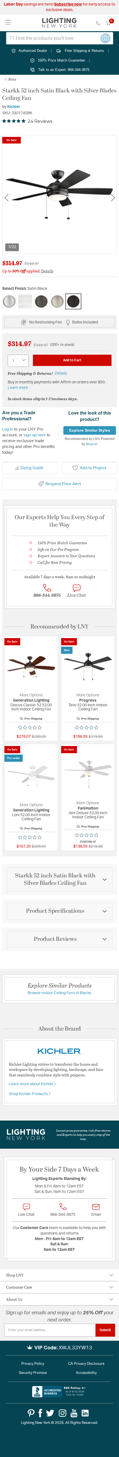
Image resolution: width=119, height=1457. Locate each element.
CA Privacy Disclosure (86, 1364)
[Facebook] (40, 1413)
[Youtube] (74, 1413)
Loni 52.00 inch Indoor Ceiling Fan (31, 817)
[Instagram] (62, 1413)
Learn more (18, 388)
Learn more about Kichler (31, 1084)
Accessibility (86, 1373)
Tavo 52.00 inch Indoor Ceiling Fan (87, 707)
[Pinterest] (31, 1413)
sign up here (35, 434)
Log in (7, 429)
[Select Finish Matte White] (25, 301)
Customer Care (19, 1287)
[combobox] (59, 38)
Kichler (13, 107)
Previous (6, 197)
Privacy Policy (32, 1364)
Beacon (92, 444)
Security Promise (33, 1373)
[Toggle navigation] (8, 23)
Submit (105, 1330)
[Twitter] (50, 1413)
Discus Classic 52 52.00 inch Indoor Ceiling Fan (31, 707)
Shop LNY (15, 1275)
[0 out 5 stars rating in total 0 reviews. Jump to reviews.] (31, 727)
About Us (14, 1299)
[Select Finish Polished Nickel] (57, 301)
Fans (11, 79)
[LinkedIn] (85, 1413)
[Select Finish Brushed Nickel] (9, 301)
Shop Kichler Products (29, 1094)
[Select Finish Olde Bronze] (41, 301)
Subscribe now (68, 4)
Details (47, 271)
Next (113, 197)
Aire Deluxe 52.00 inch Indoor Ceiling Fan (88, 815)
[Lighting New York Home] (59, 22)
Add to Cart (72, 360)
